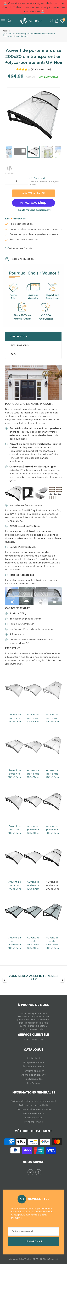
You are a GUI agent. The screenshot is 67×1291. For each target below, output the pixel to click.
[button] (56, 20)
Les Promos (33, 1083)
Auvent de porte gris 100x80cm (14, 718)
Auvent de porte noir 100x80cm (14, 829)
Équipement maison (33, 1066)
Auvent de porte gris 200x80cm (52, 718)
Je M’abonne (33, 1241)
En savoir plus (36, 1029)
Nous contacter (33, 1117)
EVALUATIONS (19, 345)
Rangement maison (33, 1071)
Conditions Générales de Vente (33, 1109)
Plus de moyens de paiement (33, 209)
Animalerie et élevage (33, 1075)
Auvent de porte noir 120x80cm (33, 829)
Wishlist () (63, 19)
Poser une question (22, 258)
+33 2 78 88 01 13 (33, 1040)
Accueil (6, 31)
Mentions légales (33, 1122)
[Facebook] (38, 1172)
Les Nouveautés (33, 1079)
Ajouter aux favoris (20, 248)
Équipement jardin (33, 1062)
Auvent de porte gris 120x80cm (33, 718)
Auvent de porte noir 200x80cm (52, 829)
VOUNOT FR (32, 1259)
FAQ (13, 354)
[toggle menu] (3, 20)
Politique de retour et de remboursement (33, 1101)
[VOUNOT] (9, 169)
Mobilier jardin (33, 1058)
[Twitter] (30, 1172)
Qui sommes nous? (33, 1113)
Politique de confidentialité (33, 1105)
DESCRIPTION (18, 336)
